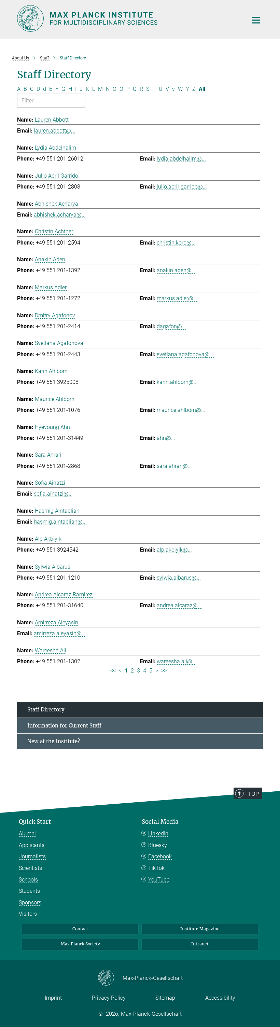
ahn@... (166, 438)
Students (29, 891)
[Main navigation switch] (256, 20)
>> (164, 670)
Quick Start (35, 821)
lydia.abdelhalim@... (181, 158)
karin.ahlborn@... (177, 382)
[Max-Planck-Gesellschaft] (110, 978)
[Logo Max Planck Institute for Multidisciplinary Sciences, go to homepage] (128, 18)
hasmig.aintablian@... (60, 521)
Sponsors (30, 902)
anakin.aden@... (176, 270)
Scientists (30, 868)
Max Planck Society (80, 943)
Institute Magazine (200, 928)
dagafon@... (171, 326)
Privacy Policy (109, 998)
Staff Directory (46, 709)
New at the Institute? (53, 741)
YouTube (158, 879)
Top (253, 793)
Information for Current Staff (64, 725)
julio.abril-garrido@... (182, 186)
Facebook (160, 856)
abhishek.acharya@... (60, 214)
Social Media (160, 821)
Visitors (28, 914)
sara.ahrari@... (174, 466)
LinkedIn (158, 833)
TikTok (156, 868)
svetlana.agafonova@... (185, 354)
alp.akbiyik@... (174, 549)
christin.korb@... (176, 242)
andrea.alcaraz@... (179, 605)
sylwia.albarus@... (179, 577)
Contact (80, 928)
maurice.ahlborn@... (181, 410)
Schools (28, 879)
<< (113, 670)
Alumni (27, 833)
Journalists (32, 856)
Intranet (200, 943)
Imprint (53, 998)
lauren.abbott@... (54, 130)
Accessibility (220, 998)
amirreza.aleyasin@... (60, 633)
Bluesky (157, 845)
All (202, 89)
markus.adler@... (177, 298)
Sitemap (165, 998)
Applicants (31, 845)
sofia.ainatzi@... (53, 493)
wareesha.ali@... (176, 661)
